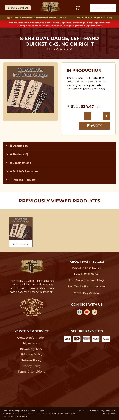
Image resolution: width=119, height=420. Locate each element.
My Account (31, 343)
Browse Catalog (18, 7)
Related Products (23, 179)
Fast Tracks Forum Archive (86, 286)
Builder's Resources (25, 171)
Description (20, 145)
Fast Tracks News (86, 273)
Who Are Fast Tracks (86, 268)
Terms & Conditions (31, 371)
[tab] (59, 146)
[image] (30, 89)
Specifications (21, 162)
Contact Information (31, 337)
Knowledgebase (31, 349)
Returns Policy (31, 360)
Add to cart (96, 125)
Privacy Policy (31, 366)
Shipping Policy (31, 354)
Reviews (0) (20, 154)
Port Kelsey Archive (86, 293)
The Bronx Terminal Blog (86, 280)
